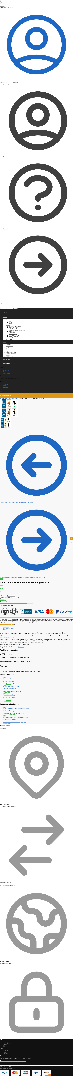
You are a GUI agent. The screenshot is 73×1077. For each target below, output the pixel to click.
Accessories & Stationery (13, 398)
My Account (6, 84)
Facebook (5, 384)
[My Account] (36, 81)
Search (15, 82)
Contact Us (5, 1044)
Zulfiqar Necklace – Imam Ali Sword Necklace (14, 713)
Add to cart (3, 600)
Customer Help (6, 156)
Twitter (4, 385)
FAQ (4, 1046)
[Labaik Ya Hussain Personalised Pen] (38, 686)
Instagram (5, 387)
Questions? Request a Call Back (7, 624)
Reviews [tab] (5, 629)
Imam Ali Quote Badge (8, 699)
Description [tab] (6, 627)
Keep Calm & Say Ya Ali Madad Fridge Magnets (14, 722)
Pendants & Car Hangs (9, 711)
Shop (5, 398)
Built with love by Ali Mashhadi (7, 1068)
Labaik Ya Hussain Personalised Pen (12, 691)
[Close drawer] (0, 3)
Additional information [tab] (8, 628)
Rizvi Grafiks (21, 647)
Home (1, 398)
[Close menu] (0, 1)
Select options (11, 714)
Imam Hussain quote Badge (10, 683)
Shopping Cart (6, 373)
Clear (18, 597)
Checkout (5, 229)
